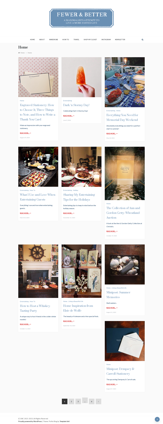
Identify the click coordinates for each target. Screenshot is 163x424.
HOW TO (65, 39)
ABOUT (42, 39)
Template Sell (64, 421)
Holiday (75, 190)
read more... (25, 133)
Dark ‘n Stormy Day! (76, 105)
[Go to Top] (157, 419)
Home (32, 39)
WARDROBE (53, 39)
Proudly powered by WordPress (30, 421)
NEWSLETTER (120, 39)
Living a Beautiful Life (76, 301)
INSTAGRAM (106, 39)
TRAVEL (76, 39)
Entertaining (67, 101)
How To (32, 190)
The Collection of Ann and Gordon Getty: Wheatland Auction (123, 213)
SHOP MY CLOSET (90, 39)
